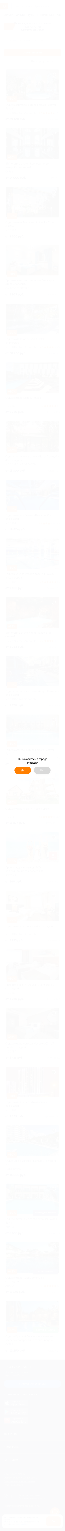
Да (22, 770)
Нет (42, 770)
